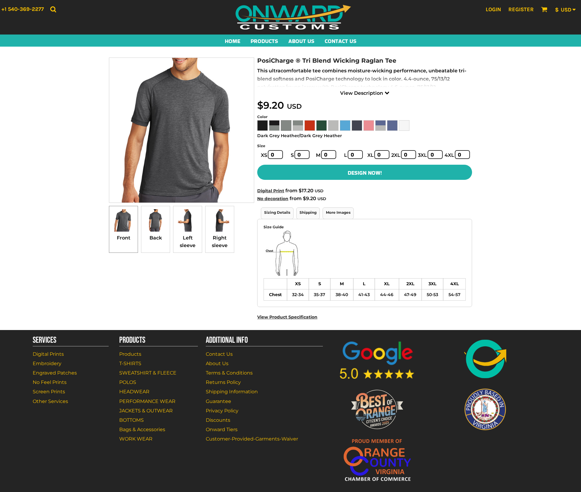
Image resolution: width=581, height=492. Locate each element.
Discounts (218, 420)
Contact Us (219, 354)
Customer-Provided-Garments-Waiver (252, 439)
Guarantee (218, 401)
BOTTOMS (131, 420)
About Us (217, 363)
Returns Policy (223, 382)
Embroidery (47, 363)
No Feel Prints (50, 382)
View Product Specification (287, 317)
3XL (422, 155)
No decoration (272, 198)
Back (155, 238)
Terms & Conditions (229, 373)
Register (521, 9)
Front (123, 238)
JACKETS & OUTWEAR (146, 411)
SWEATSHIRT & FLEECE (147, 373)
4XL (449, 155)
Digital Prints (48, 354)
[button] (53, 9)
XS (264, 155)
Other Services (50, 401)
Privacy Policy (222, 411)
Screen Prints (49, 392)
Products (130, 354)
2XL (395, 155)
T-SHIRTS (130, 363)
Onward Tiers (222, 429)
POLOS (127, 382)
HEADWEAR (134, 392)
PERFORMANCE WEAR (147, 401)
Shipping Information (232, 392)
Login (493, 9)
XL (370, 155)
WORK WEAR (136, 439)
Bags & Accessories (142, 429)
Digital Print (270, 190)
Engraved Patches (55, 373)
